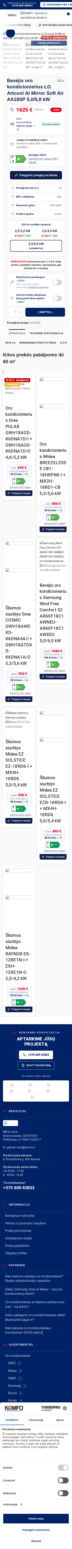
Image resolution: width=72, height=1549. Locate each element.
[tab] (17, 333)
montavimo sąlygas (38, 287)
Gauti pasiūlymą (38, 1065)
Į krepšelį (45, 312)
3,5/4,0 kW (50, 233)
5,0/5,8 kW (36, 246)
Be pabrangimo (51, 124)
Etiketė (32, 162)
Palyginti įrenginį (21, 493)
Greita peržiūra (10, 400)
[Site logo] (40, 15)
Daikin (12, 1378)
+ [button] (19, 1363)
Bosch (12, 1393)
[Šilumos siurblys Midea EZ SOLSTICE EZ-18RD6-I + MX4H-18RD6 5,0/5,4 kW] (18, 715)
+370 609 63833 (38, 1054)
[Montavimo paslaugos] (57, 282)
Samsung (14, 1386)
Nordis (12, 1400)
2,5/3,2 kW (23, 233)
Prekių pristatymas (18, 1231)
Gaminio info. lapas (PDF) (43, 158)
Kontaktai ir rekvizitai (19, 1216)
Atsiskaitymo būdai (18, 1238)
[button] (18, 159)
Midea (12, 1371)
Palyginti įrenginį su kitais (38, 175)
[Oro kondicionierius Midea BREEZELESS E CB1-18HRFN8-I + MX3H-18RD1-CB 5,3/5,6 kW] (53, 390)
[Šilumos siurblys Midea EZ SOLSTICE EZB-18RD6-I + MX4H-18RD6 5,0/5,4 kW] (53, 724)
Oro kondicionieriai (17, 1356)
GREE (12, 1363)
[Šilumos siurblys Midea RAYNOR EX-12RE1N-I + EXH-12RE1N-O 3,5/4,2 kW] (18, 881)
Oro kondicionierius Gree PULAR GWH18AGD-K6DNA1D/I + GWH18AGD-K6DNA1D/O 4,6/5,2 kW (18, 433)
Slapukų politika (16, 1253)
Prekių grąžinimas (17, 1246)
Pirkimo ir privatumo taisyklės (25, 1223)
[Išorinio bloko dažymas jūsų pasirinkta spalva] (57, 298)
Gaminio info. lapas (20, 487)
